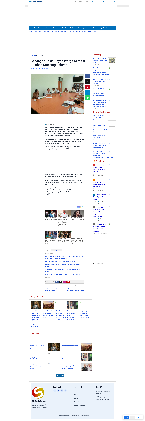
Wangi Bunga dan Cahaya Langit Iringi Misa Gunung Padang (62, 274)
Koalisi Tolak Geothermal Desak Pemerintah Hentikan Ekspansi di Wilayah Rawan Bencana (99, 212)
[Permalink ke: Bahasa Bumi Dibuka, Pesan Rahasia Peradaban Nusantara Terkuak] (72, 305)
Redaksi (76, 398)
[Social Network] (114, 2)
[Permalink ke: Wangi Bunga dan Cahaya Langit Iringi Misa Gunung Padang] (85, 305)
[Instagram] (64, 282)
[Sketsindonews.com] (36, 1)
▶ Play (126, 417)
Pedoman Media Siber (80, 405)
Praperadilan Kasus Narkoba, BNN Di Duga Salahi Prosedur (75, 288)
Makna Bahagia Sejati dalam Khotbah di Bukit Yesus (60, 261)
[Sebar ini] (87, 76)
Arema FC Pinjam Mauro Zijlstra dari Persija (99, 197)
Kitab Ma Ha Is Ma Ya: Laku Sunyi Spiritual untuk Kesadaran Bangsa (60, 315)
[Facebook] (57, 282)
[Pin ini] (87, 87)
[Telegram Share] (87, 92)
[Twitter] (60, 282)
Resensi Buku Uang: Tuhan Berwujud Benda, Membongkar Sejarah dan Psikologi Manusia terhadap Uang (37, 349)
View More (60, 375)
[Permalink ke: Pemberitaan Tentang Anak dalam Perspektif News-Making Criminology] (86, 367)
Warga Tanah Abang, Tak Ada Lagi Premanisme (53, 288)
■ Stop (132, 417)
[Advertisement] (72, 14)
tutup (26, 6)
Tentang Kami (77, 391)
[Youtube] (68, 282)
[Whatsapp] (87, 97)
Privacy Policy (78, 401)
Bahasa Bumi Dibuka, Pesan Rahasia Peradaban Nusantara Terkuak (69, 356)
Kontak (76, 394)
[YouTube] (65, 390)
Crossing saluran (57, 250)
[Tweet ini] (87, 81)
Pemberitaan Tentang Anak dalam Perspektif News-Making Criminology (69, 366)
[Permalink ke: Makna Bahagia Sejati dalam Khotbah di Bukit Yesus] (48, 305)
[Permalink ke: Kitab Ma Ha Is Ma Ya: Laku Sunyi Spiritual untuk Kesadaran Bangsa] (60, 305)
